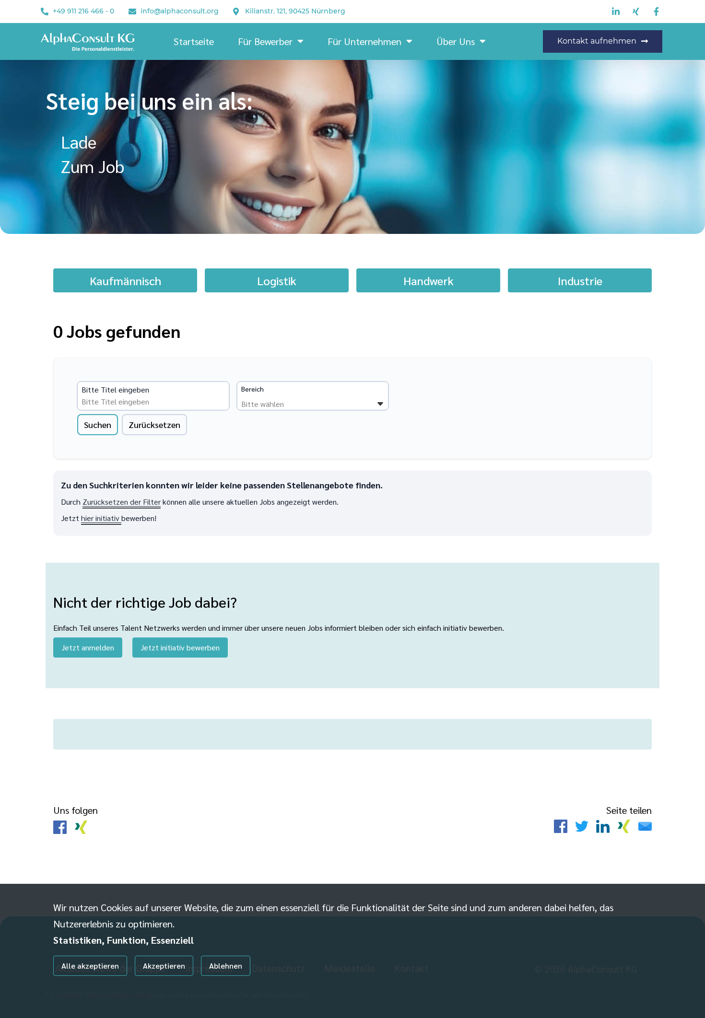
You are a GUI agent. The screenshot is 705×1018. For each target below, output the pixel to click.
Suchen (97, 424)
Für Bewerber (265, 41)
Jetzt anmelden (87, 647)
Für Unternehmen (364, 41)
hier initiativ (101, 518)
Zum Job (92, 166)
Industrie (580, 280)
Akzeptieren (164, 965)
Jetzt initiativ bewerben (180, 647)
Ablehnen (225, 965)
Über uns (455, 41)
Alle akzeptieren (90, 965)
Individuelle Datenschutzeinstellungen (102, 995)
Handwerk (428, 280)
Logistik (276, 280)
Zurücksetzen (154, 424)
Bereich (252, 388)
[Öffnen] (380, 404)
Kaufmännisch (125, 280)
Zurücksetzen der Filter (121, 502)
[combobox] (155, 401)
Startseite (194, 41)
